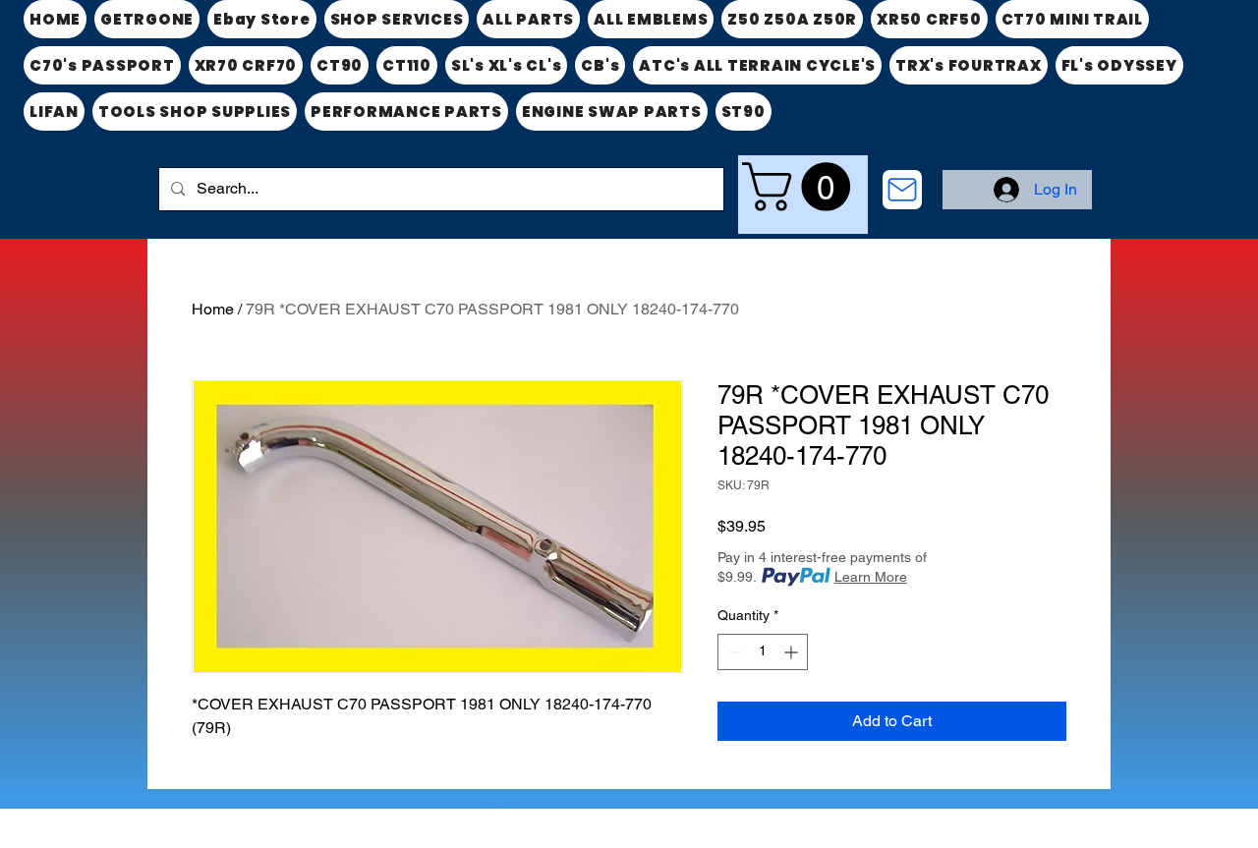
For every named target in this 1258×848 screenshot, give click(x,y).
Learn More (870, 577)
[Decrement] (732, 652)
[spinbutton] (762, 652)
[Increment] (792, 652)
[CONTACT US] (902, 189)
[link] (802, 186)
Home (213, 309)
